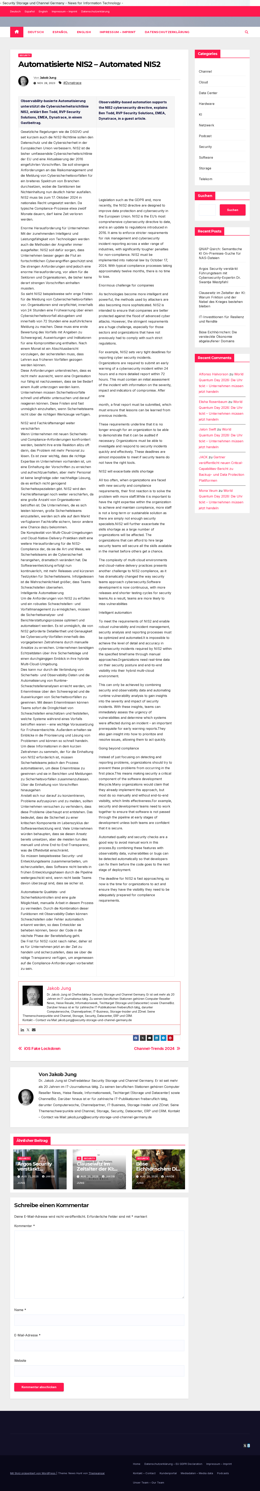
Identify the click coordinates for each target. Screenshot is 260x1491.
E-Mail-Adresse (27, 1335)
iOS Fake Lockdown (42, 1048)
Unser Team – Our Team (148, 1482)
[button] (246, 32)
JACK (203, 457)
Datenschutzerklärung (95, 11)
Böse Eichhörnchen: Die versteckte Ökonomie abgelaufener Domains (218, 336)
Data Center (208, 93)
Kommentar (24, 1226)
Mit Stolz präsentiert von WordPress (33, 1473)
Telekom (205, 179)
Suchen (205, 196)
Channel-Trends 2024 (154, 1048)
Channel (205, 71)
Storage (205, 168)
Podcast (205, 136)
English (43, 11)
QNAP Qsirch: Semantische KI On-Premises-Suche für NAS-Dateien (220, 253)
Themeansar (97, 1473)
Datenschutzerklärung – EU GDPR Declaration (173, 1463)
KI (79, 1158)
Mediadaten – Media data (197, 1473)
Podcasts (223, 1473)
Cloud (203, 82)
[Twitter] (28, 1030)
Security (25, 55)
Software (206, 157)
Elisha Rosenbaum (213, 402)
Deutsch (15, 11)
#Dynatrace (72, 83)
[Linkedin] (22, 1030)
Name (20, 1310)
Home (136, 1463)
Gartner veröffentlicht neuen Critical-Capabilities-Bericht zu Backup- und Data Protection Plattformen (221, 468)
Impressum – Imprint (64, 11)
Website (20, 1361)
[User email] (34, 1030)
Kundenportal (168, 1473)
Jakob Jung (48, 78)
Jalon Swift (207, 429)
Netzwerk (206, 125)
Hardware (207, 104)
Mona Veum (208, 491)
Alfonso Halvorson (213, 374)
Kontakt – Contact (144, 1473)
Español (30, 11)
